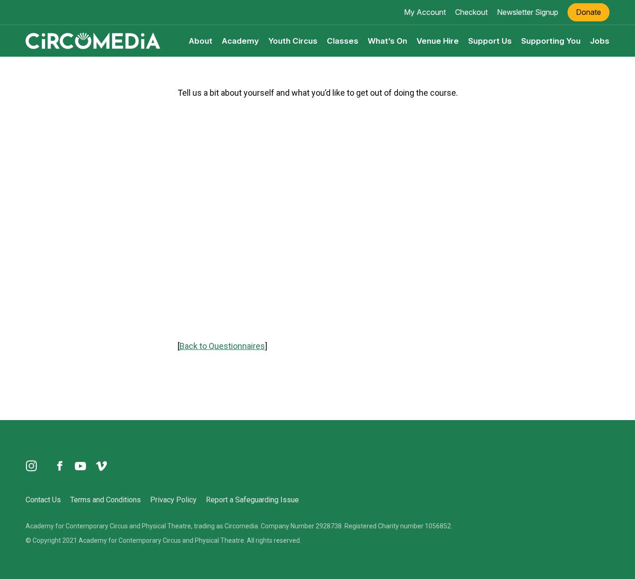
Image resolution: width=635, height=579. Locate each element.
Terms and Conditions (105, 499)
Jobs (599, 41)
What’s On (387, 41)
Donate (588, 12)
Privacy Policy (173, 499)
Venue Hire (438, 41)
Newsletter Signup (527, 12)
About (200, 41)
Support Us (490, 41)
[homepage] (93, 40)
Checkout (471, 12)
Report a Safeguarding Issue (252, 499)
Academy (240, 41)
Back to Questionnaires (222, 346)
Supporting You (551, 41)
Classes (342, 41)
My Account (425, 12)
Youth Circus (293, 41)
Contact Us (43, 499)
